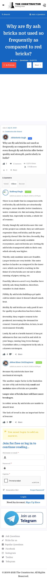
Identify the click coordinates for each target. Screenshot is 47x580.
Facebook (10, 549)
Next (37, 65)
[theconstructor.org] (25, 5)
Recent (22, 184)
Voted (6, 184)
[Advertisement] (23, 97)
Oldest (13, 184)
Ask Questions (12, 536)
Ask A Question (38, 14)
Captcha (6, 474)
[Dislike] (10, 354)
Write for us (11, 540)
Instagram (10, 553)
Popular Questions (14, 545)
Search (7, 14)
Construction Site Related (13, 131)
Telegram (10, 561)
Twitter (9, 557)
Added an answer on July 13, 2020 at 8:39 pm (25, 196)
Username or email (11, 453)
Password (7, 463)
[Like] (4, 163)
